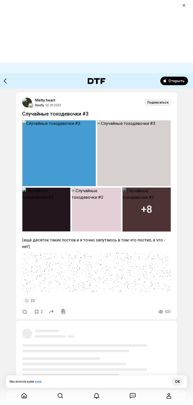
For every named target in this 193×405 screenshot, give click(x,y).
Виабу (39, 105)
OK (177, 381)
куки (38, 381)
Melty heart (45, 100)
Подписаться (157, 102)
